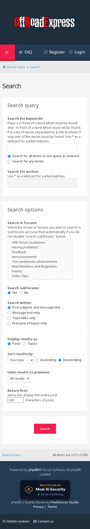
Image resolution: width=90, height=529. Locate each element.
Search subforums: (24, 288)
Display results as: (23, 339)
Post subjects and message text (36, 307)
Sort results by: (21, 353)
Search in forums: (22, 223)
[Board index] (45, 23)
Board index (11, 455)
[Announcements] (40, 256)
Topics (32, 343)
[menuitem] (25, 53)
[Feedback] (40, 252)
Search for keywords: (25, 118)
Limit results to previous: (29, 372)
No (26, 292)
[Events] (40, 271)
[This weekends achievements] (40, 261)
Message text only (26, 312)
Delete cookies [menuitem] (18, 521)
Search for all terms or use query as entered (45, 156)
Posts (16, 343)
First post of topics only (29, 323)
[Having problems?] (40, 247)
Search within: (20, 302)
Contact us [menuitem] (46, 521)
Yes (15, 292)
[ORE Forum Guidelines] (40, 242)
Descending (71, 360)
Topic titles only (24, 318)
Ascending (48, 360)
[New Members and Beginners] (40, 266)
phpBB (33, 469)
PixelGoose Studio (65, 502)
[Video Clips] (40, 276)
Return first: (18, 390)
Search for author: (23, 171)
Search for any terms (28, 161)
